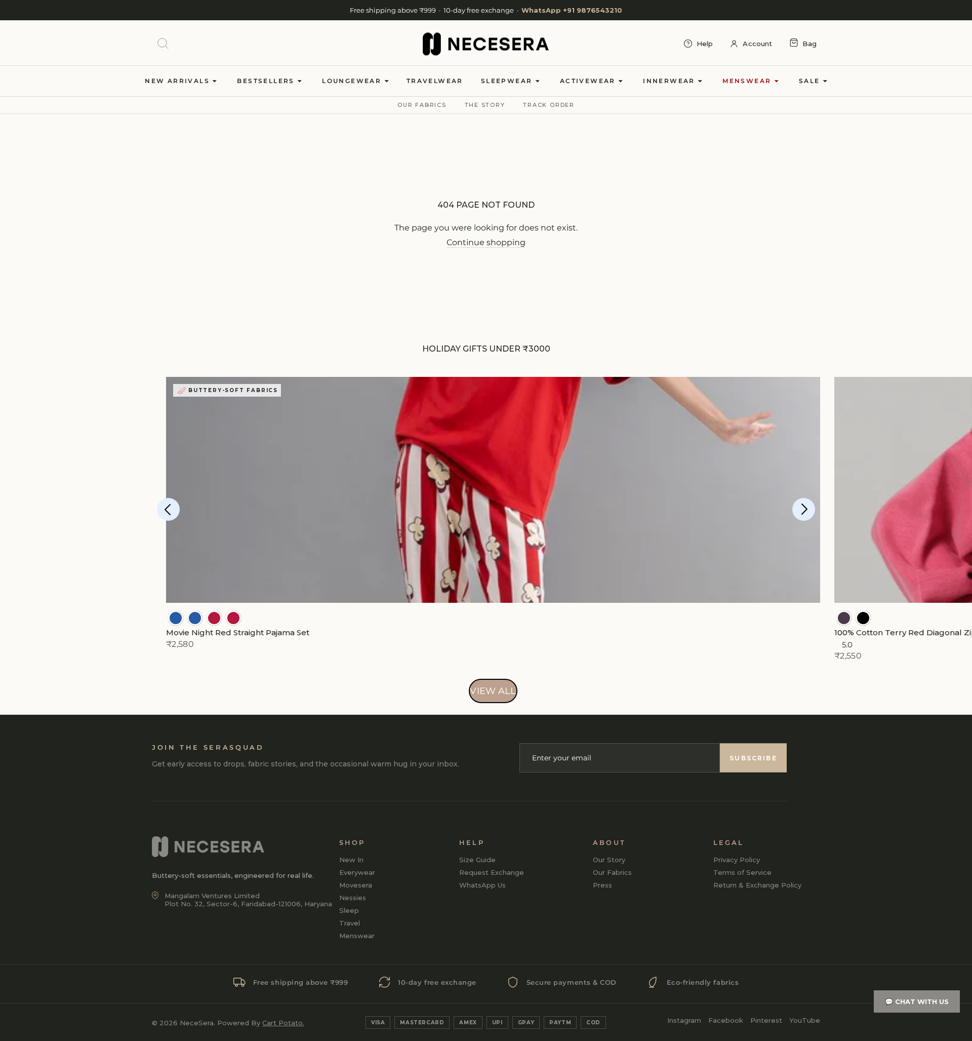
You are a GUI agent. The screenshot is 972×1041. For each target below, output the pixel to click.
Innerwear (670, 81)
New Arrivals (178, 81)
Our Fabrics (421, 104)
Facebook (725, 1020)
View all (493, 691)
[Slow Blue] (175, 618)
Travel (349, 923)
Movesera (355, 885)
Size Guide (477, 860)
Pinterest (766, 1020)
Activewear (589, 81)
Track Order (548, 104)
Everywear (357, 872)
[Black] (863, 618)
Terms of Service (742, 872)
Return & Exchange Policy (757, 885)
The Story (485, 104)
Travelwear (435, 81)
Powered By (260, 1023)
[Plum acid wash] (844, 618)
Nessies (352, 898)
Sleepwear (508, 81)
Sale (811, 81)
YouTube (804, 1020)
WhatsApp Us (482, 885)
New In (351, 860)
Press (602, 885)
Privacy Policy (736, 860)
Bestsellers (267, 81)
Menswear (748, 81)
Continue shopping (486, 242)
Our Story (609, 860)
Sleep (349, 910)
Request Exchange (491, 872)
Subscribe (753, 758)
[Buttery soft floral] (214, 618)
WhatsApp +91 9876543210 (571, 10)
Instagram (684, 1020)
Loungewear (353, 81)
